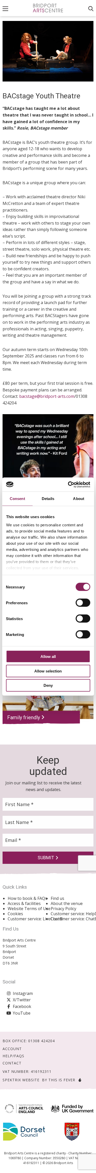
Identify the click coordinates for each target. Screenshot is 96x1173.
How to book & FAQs (27, 898)
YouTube (21, 1013)
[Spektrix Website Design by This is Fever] (78, 1080)
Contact (12, 1063)
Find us (57, 898)
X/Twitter (22, 1000)
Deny (48, 685)
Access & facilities (24, 903)
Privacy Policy (63, 909)
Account (12, 1049)
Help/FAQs (13, 1056)
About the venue (67, 903)
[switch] (83, 603)
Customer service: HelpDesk (72, 914)
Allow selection (48, 671)
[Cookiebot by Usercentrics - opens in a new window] (68, 484)
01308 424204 (41, 1040)
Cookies (15, 914)
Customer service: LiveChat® (29, 919)
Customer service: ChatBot (72, 919)
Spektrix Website (21, 1079)
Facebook (22, 1006)
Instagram (23, 993)
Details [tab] (48, 498)
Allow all (48, 656)
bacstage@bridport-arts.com (46, 396)
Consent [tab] (17, 498)
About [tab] (78, 498)
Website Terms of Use (29, 909)
